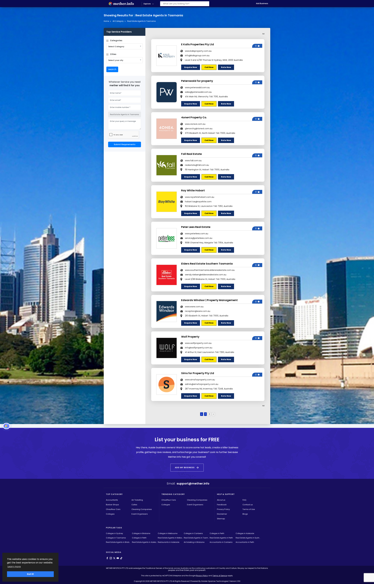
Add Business (262, 3)
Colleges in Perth (217, 533)
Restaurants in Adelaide (168, 542)
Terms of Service (220, 575)
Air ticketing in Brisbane (194, 542)
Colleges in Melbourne (167, 533)
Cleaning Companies (141, 509)
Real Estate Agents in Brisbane (118, 542)
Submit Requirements (124, 144)
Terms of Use (249, 509)
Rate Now (226, 67)
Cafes (134, 504)
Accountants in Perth (245, 542)
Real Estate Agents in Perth (221, 538)
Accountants (112, 500)
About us (221, 500)
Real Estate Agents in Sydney (248, 538)
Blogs (245, 514)
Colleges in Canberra (193, 533)
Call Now (209, 67)
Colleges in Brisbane (141, 533)
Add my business (187, 467)
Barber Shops (112, 504)
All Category (118, 21)
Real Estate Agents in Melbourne (170, 538)
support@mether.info (193, 483)
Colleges (110, 514)
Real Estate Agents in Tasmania (141, 21)
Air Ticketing (137, 500)
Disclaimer (222, 514)
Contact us (248, 504)
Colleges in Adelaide (245, 533)
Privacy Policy (223, 509)
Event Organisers (139, 514)
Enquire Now (190, 67)
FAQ (244, 500)
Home (106, 21)
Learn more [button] (14, 566)
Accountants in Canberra (221, 542)
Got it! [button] (30, 574)
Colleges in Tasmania (116, 538)
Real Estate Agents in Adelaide (144, 542)
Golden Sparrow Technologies (214, 581)
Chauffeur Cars (113, 509)
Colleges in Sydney (114, 533)
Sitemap (221, 518)
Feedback (222, 504)
